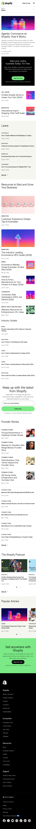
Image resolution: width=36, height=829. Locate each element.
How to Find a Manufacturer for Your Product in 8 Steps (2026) (12, 282)
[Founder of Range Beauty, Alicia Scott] (30, 445)
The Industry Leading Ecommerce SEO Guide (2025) (16, 253)
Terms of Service (8, 802)
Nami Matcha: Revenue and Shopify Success (14, 515)
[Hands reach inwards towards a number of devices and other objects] (30, 310)
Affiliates (5, 736)
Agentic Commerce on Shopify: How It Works (14, 35)
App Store (6, 729)
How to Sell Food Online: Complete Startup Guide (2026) (18, 375)
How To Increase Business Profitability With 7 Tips (16, 167)
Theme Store (7, 726)
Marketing (4, 154)
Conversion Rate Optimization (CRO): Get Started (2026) (11, 297)
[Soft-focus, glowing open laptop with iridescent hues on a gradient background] (30, 265)
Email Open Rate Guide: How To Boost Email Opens (16, 156)
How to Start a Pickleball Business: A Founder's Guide (17, 537)
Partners (5, 733)
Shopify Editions (8, 698)
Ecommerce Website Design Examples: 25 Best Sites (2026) (12, 267)
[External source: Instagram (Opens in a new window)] (16, 820)
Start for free (26, 3)
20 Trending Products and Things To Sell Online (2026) (13, 627)
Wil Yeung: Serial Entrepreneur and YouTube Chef (9, 477)
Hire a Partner (7, 782)
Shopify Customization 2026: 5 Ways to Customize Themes (16, 330)
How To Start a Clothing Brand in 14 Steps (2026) (15, 353)
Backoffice (5, 108)
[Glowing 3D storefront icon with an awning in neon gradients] (30, 95)
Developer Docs (8, 722)
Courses (5, 758)
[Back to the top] (5, 682)
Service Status (7, 786)
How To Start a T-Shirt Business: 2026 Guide (14, 342)
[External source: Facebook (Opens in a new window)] (4, 820)
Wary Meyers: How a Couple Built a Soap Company (16, 526)
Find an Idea (4, 339)
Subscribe (18, 409)
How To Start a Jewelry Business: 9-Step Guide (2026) (17, 364)
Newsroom (6, 708)
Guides (3, 350)
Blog (4, 747)
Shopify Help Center (9, 775)
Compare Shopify (8, 751)
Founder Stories (7, 430)
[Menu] (34, 3)
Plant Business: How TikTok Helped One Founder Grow (10, 462)
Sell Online (5, 92)
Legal (4, 805)
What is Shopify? (8, 694)
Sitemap (5, 812)
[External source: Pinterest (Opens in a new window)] (29, 820)
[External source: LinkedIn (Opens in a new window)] (25, 820)
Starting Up (5, 133)
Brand (3, 262)
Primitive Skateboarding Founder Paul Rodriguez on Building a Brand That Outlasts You (14, 579)
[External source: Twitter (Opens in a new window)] (8, 820)
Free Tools (6, 761)
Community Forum (8, 779)
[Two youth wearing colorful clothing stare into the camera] (30, 433)
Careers (5, 701)
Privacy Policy (7, 809)
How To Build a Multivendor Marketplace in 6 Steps (16, 135)
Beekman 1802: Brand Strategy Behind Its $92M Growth (17, 492)
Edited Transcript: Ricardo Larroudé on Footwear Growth (18, 503)
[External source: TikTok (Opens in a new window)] (21, 820)
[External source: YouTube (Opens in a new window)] (12, 820)
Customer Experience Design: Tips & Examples (16, 220)
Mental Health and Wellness (11, 307)
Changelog (6, 765)
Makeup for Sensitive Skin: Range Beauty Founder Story (13, 447)
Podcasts (4, 574)
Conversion (4, 164)
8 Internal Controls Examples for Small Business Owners (17, 146)
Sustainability (7, 712)
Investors (6, 705)
